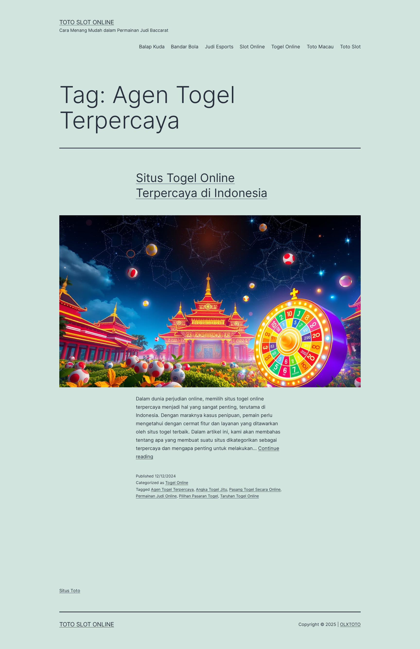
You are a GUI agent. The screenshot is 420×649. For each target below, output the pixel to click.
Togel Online (285, 47)
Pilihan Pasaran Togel (198, 495)
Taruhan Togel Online (239, 495)
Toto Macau (320, 47)
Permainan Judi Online (156, 495)
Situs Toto (69, 590)
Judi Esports (219, 47)
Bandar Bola (184, 47)
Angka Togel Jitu (211, 489)
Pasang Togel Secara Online (254, 489)
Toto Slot (350, 47)
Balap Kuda (152, 47)
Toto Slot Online (86, 22)
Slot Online (252, 47)
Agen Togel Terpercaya (172, 489)
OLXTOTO (350, 624)
